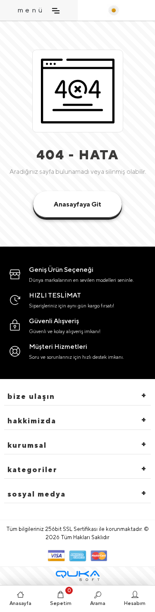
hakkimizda (31, 420)
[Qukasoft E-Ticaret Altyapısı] (78, 576)
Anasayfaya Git (77, 204)
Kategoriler (32, 469)
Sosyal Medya (36, 494)
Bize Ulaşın (31, 396)
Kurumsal (27, 445)
